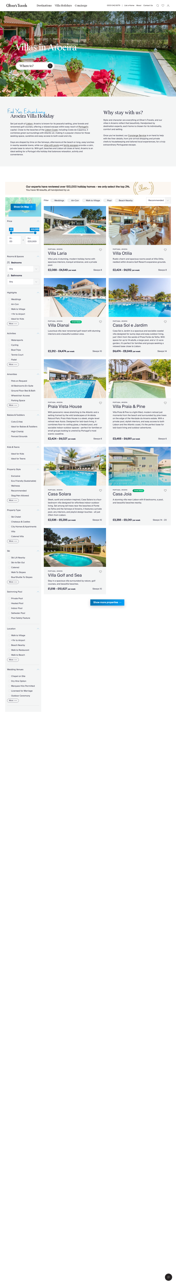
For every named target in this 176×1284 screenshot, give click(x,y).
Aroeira (56, 39)
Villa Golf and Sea (65, 575)
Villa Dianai (58, 325)
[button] (168, 1277)
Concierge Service (137, 135)
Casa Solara (59, 494)
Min (10, 238)
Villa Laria (57, 253)
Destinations (44, 5)
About (138, 5)
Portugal (28, 39)
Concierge (81, 5)
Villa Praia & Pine (129, 406)
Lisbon (29, 123)
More (11, 323)
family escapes (71, 145)
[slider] (11, 232)
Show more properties (105, 602)
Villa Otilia (122, 253)
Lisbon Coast (42, 39)
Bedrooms (16, 262)
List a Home (129, 5)
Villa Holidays (63, 5)
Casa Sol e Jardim (130, 325)
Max (29, 238)
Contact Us (148, 5)
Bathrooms (16, 275)
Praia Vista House (65, 406)
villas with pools (51, 145)
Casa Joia (122, 494)
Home (18, 39)
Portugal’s (83, 127)
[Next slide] (103, 225)
